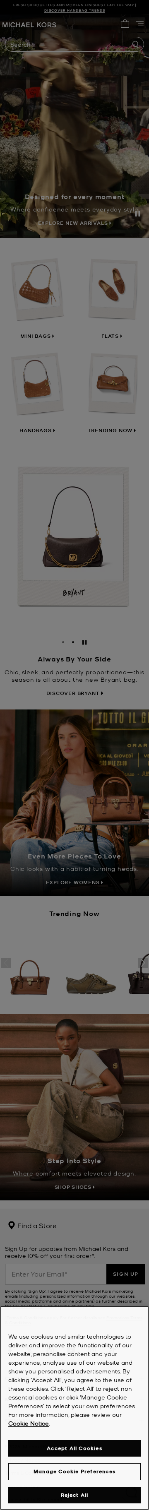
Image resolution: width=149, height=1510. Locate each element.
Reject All (75, 1494)
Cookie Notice (28, 1423)
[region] (74, 1408)
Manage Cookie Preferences (74, 1471)
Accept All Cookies (74, 1448)
